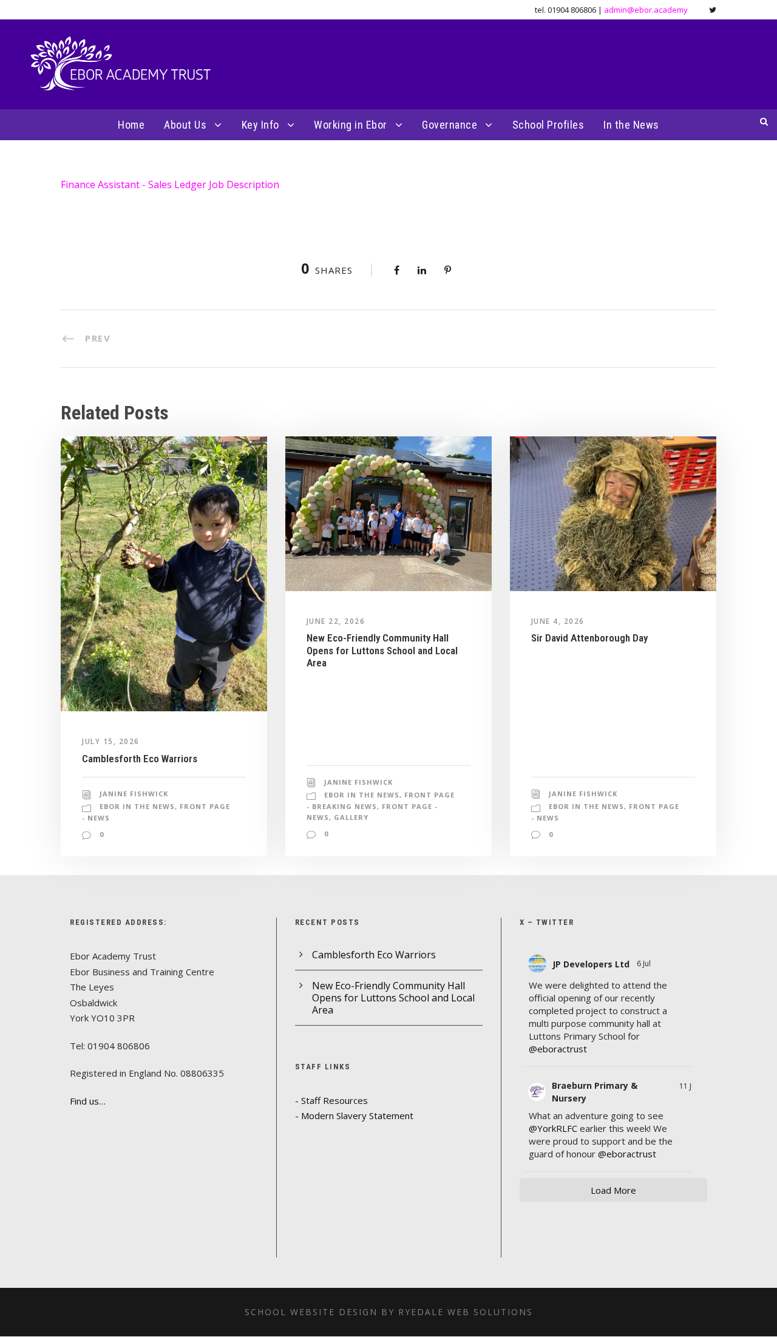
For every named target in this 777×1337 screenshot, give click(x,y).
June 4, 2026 (558, 621)
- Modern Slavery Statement (354, 1115)
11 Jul (688, 1086)
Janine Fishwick (134, 793)
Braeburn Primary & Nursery (594, 1092)
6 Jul (645, 963)
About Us (185, 124)
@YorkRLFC (553, 1128)
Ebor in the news (137, 806)
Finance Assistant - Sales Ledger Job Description (170, 184)
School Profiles (548, 124)
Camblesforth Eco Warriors (139, 759)
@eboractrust (558, 1049)
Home (131, 124)
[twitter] (712, 9)
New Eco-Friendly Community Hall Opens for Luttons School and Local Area (382, 650)
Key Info (260, 124)
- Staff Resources (331, 1100)
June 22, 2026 (336, 621)
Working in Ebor (350, 124)
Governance (449, 124)
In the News (631, 124)
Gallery (351, 817)
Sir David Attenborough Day (589, 638)
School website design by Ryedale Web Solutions (389, 1312)
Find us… (88, 1101)
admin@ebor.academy (646, 9)
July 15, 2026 (111, 741)
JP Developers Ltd (590, 964)
